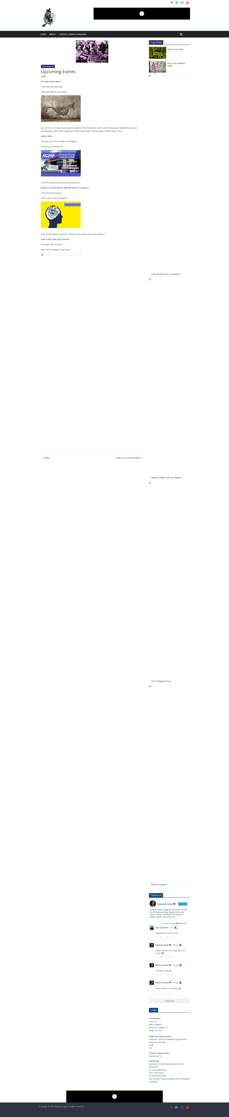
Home (43, 34)
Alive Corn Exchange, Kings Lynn (55, 249)
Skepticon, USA (155, 1030)
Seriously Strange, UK (158, 1027)
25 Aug (175, 965)
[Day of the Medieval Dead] (157, 62)
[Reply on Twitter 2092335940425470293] (157, 974)
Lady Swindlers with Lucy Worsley (165, 274)
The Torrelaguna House (161, 681)
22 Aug (175, 983)
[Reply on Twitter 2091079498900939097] (157, 994)
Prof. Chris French (156, 1073)
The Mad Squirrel (48, 91)
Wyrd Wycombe (83, 131)
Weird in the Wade (175, 49)
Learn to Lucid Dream (130, 457)
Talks (44, 457)
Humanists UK (155, 1056)
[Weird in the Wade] (157, 48)
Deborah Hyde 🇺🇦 (163, 945)
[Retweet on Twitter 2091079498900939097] (162, 994)
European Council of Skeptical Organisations (168, 1039)
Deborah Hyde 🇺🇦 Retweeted (175, 923)
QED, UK (153, 1021)
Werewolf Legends (159, 884)
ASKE (151, 1045)
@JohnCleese (161, 933)
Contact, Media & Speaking (72, 34)
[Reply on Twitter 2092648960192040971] (157, 957)
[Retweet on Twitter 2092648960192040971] (162, 957)
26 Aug (175, 945)
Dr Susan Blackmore (158, 1070)
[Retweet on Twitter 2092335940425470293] (162, 974)
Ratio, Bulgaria (155, 1024)
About (52, 34)
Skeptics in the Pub (157, 1042)
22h (171, 928)
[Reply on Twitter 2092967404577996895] (157, 937)
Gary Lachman (162, 927)
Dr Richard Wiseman (157, 1075)
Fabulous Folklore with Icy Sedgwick (166, 477)
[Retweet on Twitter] (163, 923)
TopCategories (48, 66)
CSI (150, 1048)
